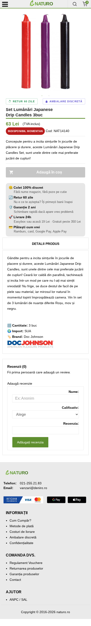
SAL (24, 599)
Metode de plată (22, 526)
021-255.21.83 (31, 483)
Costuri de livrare (22, 532)
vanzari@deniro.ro (33, 488)
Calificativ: (70, 407)
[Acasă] (48, 4)
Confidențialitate (21, 543)
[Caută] (74, 4)
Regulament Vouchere (26, 563)
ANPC (14, 599)
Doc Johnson (33, 337)
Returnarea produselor (26, 568)
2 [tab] (49, 96)
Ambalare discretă (23, 537)
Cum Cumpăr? (20, 520)
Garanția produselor (24, 574)
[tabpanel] (45, 51)
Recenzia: (71, 423)
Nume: (74, 392)
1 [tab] (42, 96)
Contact (15, 580)
